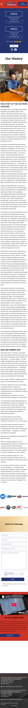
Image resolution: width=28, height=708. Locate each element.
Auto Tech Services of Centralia (12, 699)
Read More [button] (10, 635)
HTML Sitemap (14, 705)
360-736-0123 (5, 696)
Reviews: (10, 41)
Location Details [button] (14, 21)
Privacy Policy (3, 704)
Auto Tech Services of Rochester (12, 686)
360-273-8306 (5, 683)
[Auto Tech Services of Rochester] (11, 4)
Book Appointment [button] (22, 4)
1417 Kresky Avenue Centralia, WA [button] (14, 33)
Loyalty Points (14, 46)
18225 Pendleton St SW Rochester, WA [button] (14, 18)
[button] (12, 49)
